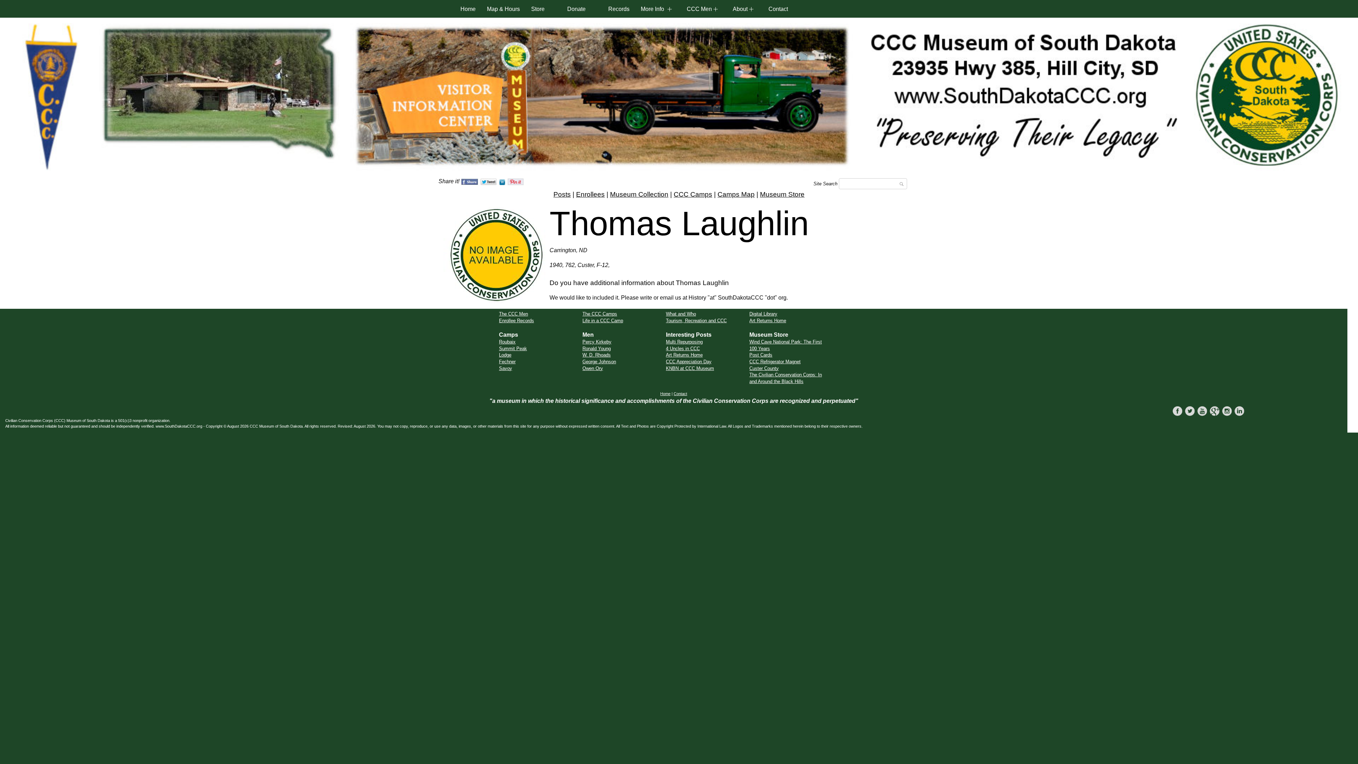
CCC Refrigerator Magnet (775, 361)
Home (468, 9)
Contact (778, 9)
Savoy (505, 368)
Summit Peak (513, 348)
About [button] (740, 9)
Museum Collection (639, 194)
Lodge (505, 355)
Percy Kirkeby (596, 342)
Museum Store (782, 194)
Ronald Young (596, 348)
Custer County (764, 368)
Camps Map (736, 194)
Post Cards (760, 355)
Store (538, 9)
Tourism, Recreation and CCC (696, 320)
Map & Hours (503, 9)
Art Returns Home (767, 320)
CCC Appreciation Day (689, 361)
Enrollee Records (516, 320)
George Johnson (599, 361)
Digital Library (763, 314)
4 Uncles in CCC (683, 348)
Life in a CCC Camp (602, 320)
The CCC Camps (599, 314)
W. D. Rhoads (596, 355)
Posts (562, 194)
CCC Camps (693, 194)
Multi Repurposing (684, 342)
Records (618, 9)
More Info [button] (652, 9)
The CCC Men (513, 314)
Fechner (507, 361)
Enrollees (590, 194)
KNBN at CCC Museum (690, 368)
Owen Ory (592, 368)
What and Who (681, 314)
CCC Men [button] (699, 9)
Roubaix (507, 342)
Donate (576, 9)
